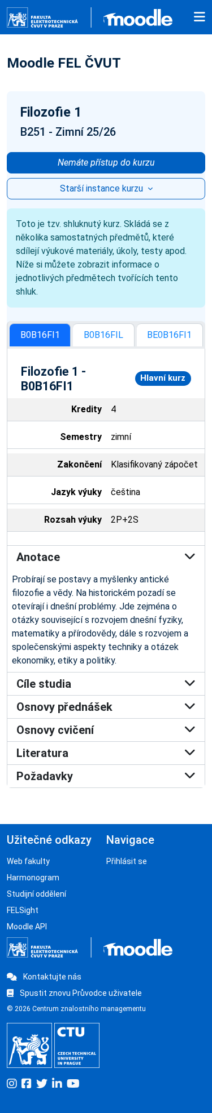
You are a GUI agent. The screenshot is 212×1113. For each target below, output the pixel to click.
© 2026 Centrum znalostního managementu (76, 1009)
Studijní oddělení (36, 893)
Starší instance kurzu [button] (102, 188)
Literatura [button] (42, 753)
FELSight (22, 910)
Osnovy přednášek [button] (64, 707)
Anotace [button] (38, 557)
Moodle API (27, 926)
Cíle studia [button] (43, 684)
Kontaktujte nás (51, 976)
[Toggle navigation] (199, 17)
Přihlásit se (126, 861)
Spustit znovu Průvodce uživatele (80, 993)
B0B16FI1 (40, 335)
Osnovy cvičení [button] (55, 730)
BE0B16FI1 (169, 335)
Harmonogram (33, 877)
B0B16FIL (103, 335)
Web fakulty (28, 861)
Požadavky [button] (44, 776)
